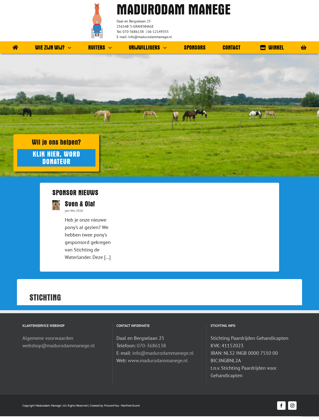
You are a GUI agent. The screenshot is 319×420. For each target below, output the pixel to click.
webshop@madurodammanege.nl (58, 345)
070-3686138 (151, 345)
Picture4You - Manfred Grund (122, 405)
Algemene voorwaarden (47, 338)
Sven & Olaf (80, 204)
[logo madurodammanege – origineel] (97, 5)
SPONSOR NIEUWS (75, 192)
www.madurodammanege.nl (158, 360)
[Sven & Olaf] (56, 205)
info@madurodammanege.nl (163, 353)
